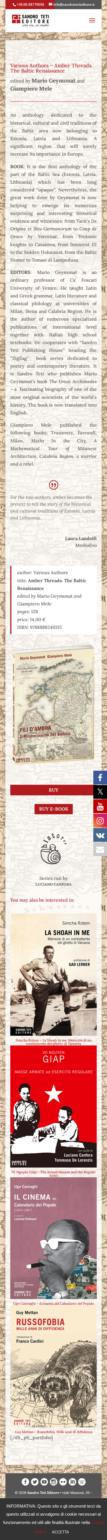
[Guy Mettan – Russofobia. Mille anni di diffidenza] (53, 1366)
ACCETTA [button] (60, 1532)
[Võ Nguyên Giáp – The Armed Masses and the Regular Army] (53, 1106)
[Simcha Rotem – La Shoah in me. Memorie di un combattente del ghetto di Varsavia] (53, 975)
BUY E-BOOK (53, 809)
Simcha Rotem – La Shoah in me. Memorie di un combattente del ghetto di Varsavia (53, 1042)
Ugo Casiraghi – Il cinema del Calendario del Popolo (53, 1303)
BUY (53, 790)
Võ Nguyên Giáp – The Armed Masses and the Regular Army (53, 1174)
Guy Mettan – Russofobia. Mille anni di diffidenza (53, 1432)
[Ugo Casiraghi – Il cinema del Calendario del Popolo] (53, 1238)
